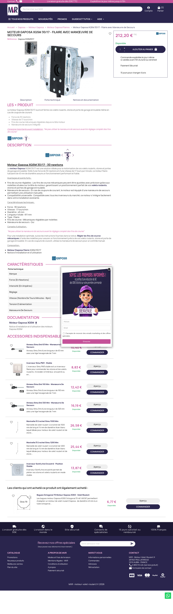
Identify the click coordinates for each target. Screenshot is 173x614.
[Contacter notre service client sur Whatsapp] (168, 595)
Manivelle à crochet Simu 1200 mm (42, 442)
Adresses (92, 564)
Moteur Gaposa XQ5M (23, 322)
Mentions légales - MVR (58, 560)
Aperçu (97, 366)
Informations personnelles (99, 557)
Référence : (12, 39)
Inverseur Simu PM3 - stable (39, 363)
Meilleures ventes (15, 564)
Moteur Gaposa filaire (18, 250)
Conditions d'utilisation (58, 564)
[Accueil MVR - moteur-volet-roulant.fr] (12, 9)
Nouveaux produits (15, 560)
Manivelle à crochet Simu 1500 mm (42, 421)
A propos (52, 567)
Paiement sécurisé (56, 570)
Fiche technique (52, 100)
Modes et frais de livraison (59, 557)
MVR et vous (95, 552)
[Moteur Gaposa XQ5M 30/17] (31, 62)
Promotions (12, 557)
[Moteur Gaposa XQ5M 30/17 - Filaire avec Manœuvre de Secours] (31, 48)
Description (26, 100)
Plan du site (12, 567)
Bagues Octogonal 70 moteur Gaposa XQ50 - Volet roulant (63, 495)
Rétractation (93, 567)
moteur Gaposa (17, 168)
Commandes (93, 560)
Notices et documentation (86, 100)
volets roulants (99, 185)
